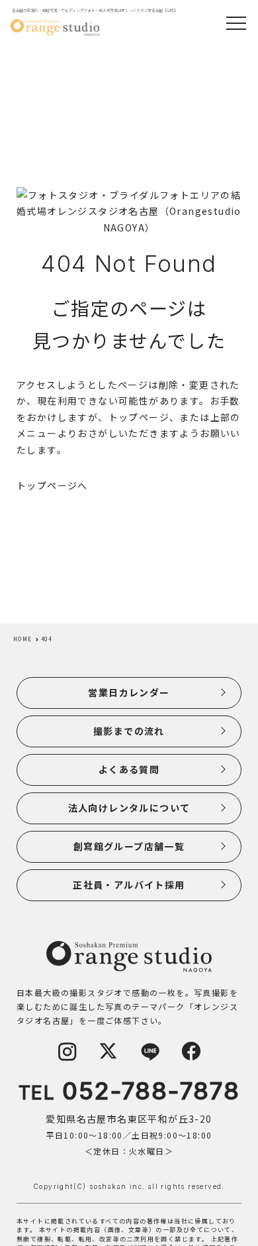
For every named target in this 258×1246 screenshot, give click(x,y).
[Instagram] (67, 1057)
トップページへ (52, 485)
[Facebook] (191, 1057)
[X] (108, 1057)
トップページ (138, 417)
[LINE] (149, 1057)
